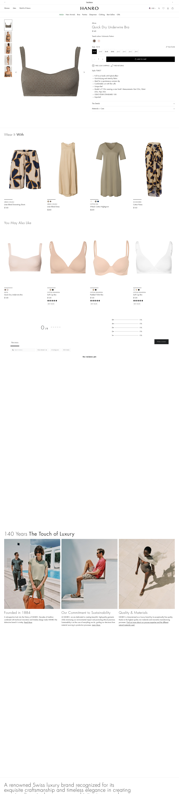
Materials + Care (98, 109)
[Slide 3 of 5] (8, 48)
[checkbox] (66, 350)
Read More (28, 622)
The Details (96, 103)
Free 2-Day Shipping (102, 65)
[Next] (43, 258)
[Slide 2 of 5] (8, 36)
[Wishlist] (163, 8)
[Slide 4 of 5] (8, 60)
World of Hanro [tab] (25, 8)
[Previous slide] (5, 2)
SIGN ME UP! (52, 780)
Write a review (161, 341)
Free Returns (119, 65)
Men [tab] (14, 8)
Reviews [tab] (14, 342)
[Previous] (7, 258)
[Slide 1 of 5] (8, 25)
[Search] (159, 8)
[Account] (168, 8)
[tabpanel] (89, 363)
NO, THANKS (52, 786)
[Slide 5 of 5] (8, 71)
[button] (127, 319)
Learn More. (96, 625)
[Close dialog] (67, 755)
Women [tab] (7, 8)
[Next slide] (172, 2)
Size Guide (171, 47)
